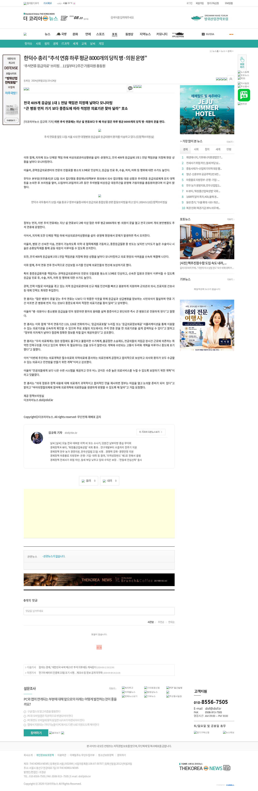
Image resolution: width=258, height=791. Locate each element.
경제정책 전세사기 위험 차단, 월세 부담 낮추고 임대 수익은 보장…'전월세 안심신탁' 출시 (96, 460)
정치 (46, 43)
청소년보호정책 (106, 755)
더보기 (230, 142)
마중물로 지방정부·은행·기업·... (202, 180)
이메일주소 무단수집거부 (82, 755)
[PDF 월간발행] (174, 687)
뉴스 (223, 51)
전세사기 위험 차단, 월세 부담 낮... (203, 163)
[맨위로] (242, 103)
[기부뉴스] (150, 696)
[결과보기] (54, 732)
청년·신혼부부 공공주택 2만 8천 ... (203, 174)
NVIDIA (210, 34)
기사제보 (47, 3)
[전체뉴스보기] (129, 696)
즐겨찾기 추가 (33, 3)
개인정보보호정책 (45, 755)
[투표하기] (36, 732)
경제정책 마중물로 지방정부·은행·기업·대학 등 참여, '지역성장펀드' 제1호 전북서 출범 (95, 455)
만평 (229, 149)
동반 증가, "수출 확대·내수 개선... (202, 202)
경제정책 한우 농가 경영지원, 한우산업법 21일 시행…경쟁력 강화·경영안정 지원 (92, 451)
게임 (101, 43)
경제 (55, 43)
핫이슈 (28, 43)
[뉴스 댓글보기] (167, 692)
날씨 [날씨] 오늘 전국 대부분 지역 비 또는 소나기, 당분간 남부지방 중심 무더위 (90, 443)
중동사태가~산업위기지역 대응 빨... (204, 168)
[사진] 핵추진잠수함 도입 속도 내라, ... (203, 263)
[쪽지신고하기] (230, 79)
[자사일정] (243, 83)
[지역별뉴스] (128, 692)
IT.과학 (66, 43)
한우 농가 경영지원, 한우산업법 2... (203, 185)
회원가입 (200, 3)
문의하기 (121, 755)
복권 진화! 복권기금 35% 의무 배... (203, 208)
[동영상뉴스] (151, 692)
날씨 (92, 43)
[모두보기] (62, 732)
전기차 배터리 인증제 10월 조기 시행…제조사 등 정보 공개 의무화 (79, 672)
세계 (75, 43)
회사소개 (28, 755)
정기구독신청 (213, 3)
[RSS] (241, 78)
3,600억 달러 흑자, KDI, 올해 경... (202, 196)
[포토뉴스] (243, 75)
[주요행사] (243, 86)
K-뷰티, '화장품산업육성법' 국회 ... (203, 191)
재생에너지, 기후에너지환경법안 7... (204, 157)
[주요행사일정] (174, 696)
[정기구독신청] (201, 732)
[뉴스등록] (243, 72)
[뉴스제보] (228, 732)
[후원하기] (242, 62)
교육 (84, 43)
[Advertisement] (99, 513)
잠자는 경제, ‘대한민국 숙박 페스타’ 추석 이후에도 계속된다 (76, 667)
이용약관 (61, 755)
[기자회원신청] (155, 687)
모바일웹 (229, 3)
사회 (38, 43)
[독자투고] (127, 687)
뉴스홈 (215, 51)
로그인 (189, 3)
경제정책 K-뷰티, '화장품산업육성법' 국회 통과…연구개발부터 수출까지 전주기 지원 (93, 447)
